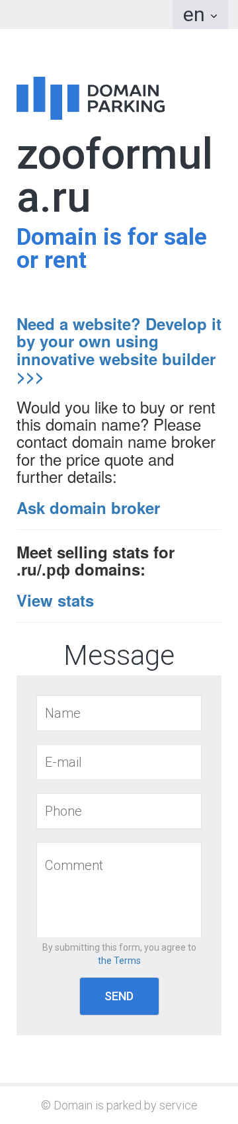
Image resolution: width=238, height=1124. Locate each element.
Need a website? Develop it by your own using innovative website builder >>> (119, 349)
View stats (55, 600)
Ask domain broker (88, 507)
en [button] (196, 14)
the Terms (119, 960)
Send (119, 996)
